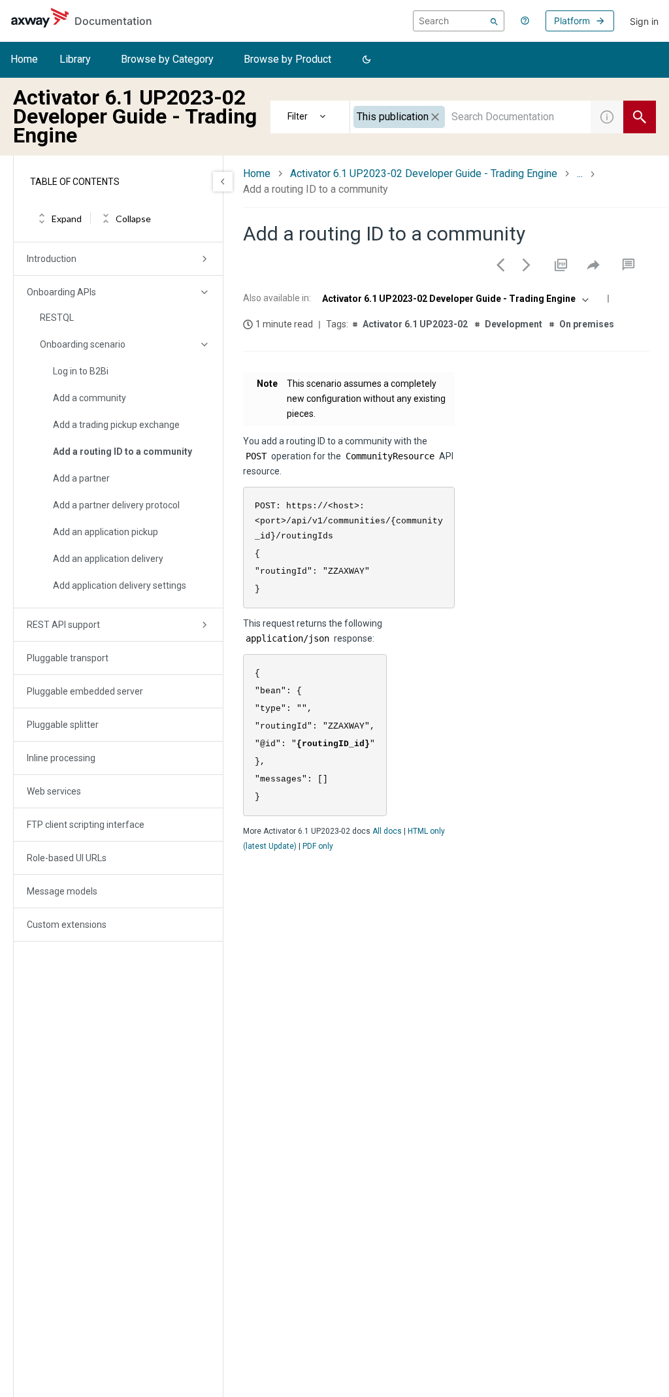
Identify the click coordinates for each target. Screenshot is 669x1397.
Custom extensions (66, 924)
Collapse (133, 218)
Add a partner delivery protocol (116, 505)
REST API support (63, 624)
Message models (62, 891)
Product (310, 117)
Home (24, 59)
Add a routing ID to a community (122, 451)
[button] (366, 60)
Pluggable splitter (63, 724)
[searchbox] (458, 20)
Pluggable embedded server (85, 691)
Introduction (51, 259)
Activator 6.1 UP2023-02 (415, 324)
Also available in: (277, 298)
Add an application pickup (105, 532)
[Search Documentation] (639, 117)
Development (513, 324)
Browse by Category (167, 59)
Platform (572, 20)
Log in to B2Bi (80, 371)
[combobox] (470, 117)
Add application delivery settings (119, 585)
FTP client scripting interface (85, 824)
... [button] (580, 173)
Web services (54, 791)
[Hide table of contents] (223, 181)
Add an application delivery (108, 558)
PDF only (317, 846)
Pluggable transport (67, 658)
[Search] (494, 20)
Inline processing (61, 758)
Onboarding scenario (82, 344)
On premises (586, 324)
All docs (387, 831)
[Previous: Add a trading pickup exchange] (500, 265)
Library (75, 59)
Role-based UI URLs (66, 858)
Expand (67, 218)
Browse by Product (287, 59)
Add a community (89, 398)
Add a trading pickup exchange (116, 424)
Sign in (644, 21)
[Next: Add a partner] (527, 265)
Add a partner (81, 478)
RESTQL (57, 317)
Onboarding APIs (61, 292)
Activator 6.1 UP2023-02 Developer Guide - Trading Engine (423, 173)
